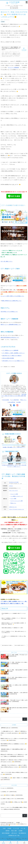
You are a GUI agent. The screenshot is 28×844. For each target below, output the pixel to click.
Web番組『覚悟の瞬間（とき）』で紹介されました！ (14, 447)
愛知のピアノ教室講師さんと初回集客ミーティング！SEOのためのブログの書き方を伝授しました (14, 619)
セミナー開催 (13, 498)
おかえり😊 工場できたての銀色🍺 (11, 795)
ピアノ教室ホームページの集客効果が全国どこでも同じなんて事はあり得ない (14, 637)
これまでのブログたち (8, 347)
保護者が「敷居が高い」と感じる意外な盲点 (18, 693)
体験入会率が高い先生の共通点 (18, 708)
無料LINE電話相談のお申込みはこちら (10, 337)
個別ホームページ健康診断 (9, 319)
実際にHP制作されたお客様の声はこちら (11, 300)
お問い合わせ (14, 833)
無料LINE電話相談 (7, 332)
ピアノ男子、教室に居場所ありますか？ (18, 678)
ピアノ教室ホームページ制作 (10, 268)
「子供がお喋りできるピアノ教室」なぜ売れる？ (18, 701)
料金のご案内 (14, 830)
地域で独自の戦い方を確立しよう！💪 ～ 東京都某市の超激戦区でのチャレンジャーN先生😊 (8, 645)
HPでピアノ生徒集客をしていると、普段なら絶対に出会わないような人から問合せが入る (14, 632)
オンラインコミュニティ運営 (16, 500)
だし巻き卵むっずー (8, 791)
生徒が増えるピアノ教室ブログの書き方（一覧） (12, 603)
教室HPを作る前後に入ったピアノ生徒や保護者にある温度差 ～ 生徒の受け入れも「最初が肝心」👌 (14, 624)
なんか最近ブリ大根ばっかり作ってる (12, 798)
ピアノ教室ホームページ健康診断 (10, 350)
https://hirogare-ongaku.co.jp (16, 509)
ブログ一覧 (23, 828)
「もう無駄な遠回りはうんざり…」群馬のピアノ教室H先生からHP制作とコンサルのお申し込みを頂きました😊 (14, 733)
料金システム (5, 308)
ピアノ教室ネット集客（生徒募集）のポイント (13, 353)
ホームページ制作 (14, 494)
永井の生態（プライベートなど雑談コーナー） (13, 360)
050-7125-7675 (15, 8)
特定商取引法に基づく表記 (14, 835)
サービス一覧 (16, 828)
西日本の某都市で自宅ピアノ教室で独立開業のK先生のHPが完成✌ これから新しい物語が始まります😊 (21, 645)
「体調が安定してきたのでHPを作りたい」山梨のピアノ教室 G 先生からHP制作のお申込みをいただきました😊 (14, 766)
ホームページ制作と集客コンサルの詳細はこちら (12, 296)
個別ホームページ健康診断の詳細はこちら (11, 324)
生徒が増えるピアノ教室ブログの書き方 (11, 355)
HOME (4, 828)
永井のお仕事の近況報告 (8, 358)
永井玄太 (11, 485)
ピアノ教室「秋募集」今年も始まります (18, 655)
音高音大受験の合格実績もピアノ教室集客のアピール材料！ (12, 627)
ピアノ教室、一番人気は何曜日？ (18, 670)
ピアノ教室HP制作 (15, 399)
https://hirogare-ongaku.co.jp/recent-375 (10, 51)
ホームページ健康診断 (13, 67)
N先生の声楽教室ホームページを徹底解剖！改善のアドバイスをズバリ (14, 614)
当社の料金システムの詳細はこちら (9, 311)
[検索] (24, 719)
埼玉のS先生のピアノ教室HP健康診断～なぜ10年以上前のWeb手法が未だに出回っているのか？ (11, 48)
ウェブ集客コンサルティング (16, 496)
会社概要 (19, 402)
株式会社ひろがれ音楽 (13, 482)
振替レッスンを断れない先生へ (18, 685)
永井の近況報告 (6, 399)
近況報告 (2, 21)
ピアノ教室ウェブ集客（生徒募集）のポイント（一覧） (14, 601)
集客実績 (7, 830)
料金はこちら (13, 503)
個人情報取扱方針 (22, 833)
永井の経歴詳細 (11, 402)
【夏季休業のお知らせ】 (9, 727)
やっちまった (7, 788)
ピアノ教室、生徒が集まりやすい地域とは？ (18, 663)
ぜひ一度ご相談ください (6, 261)
